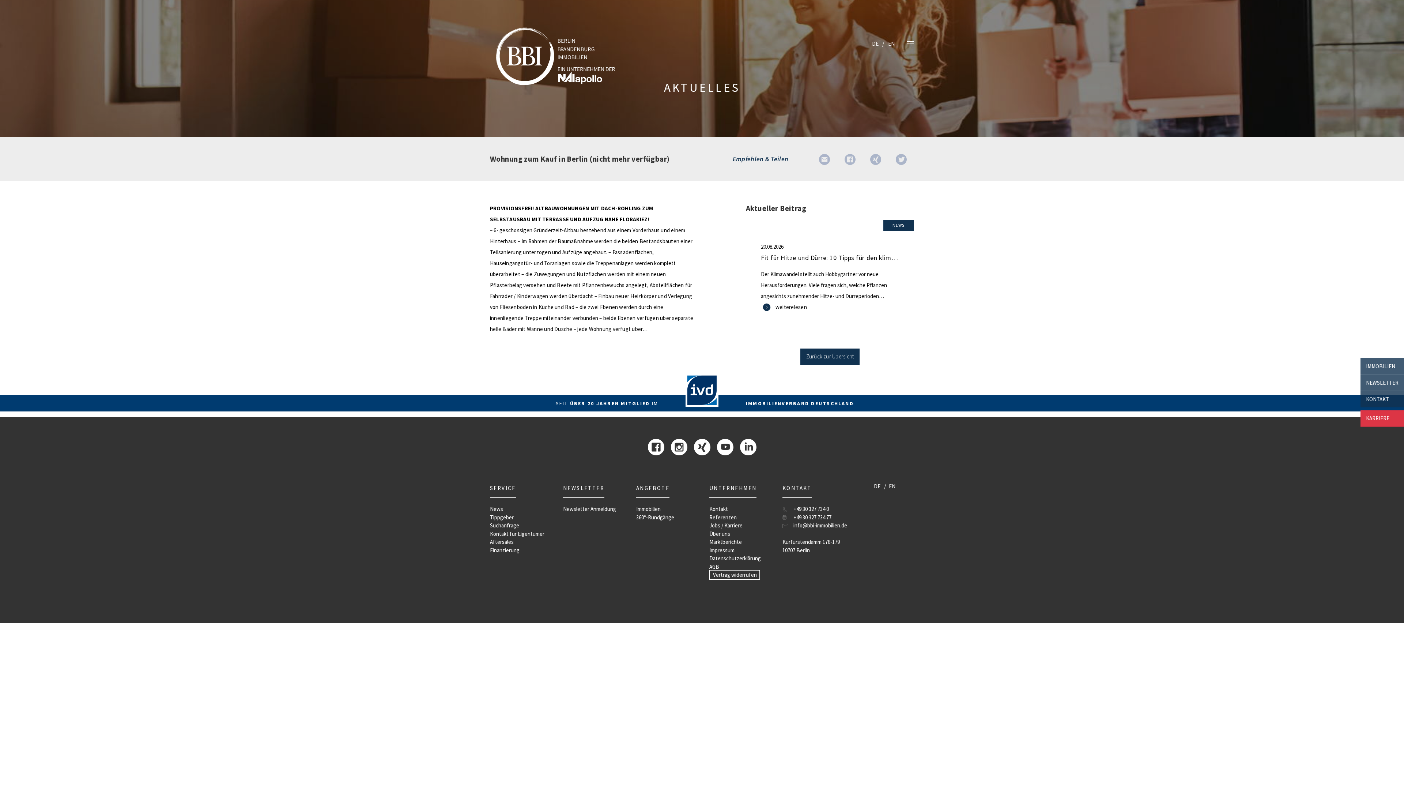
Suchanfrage (504, 525)
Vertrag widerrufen (735, 574)
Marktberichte (725, 541)
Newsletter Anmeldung (589, 508)
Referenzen (723, 517)
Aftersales (502, 541)
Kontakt (1377, 398)
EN (891, 43)
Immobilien (1380, 365)
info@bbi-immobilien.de (820, 525)
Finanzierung (505, 550)
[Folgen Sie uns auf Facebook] (656, 446)
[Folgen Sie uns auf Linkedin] (748, 446)
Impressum (722, 550)
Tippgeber (502, 517)
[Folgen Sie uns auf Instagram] (679, 446)
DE (875, 43)
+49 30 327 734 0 (811, 508)
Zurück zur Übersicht (830, 356)
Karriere (1377, 418)
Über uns (719, 533)
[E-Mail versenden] (824, 158)
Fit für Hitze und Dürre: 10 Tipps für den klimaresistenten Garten (855, 257)
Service (503, 488)
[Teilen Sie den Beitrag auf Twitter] (901, 158)
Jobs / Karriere (726, 525)
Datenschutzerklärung (735, 558)
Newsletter (1382, 382)
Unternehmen (732, 488)
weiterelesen (791, 307)
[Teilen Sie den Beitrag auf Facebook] (850, 158)
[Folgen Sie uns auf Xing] (702, 446)
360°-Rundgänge (655, 517)
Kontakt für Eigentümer (517, 533)
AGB (714, 566)
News (496, 508)
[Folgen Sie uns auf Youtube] (725, 446)
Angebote (652, 488)
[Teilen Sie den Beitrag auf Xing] (875, 158)
